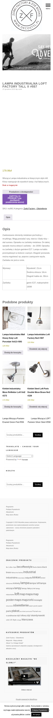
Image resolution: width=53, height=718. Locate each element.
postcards (29, 611)
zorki (20, 89)
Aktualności (10, 512)
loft (17, 594)
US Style (13, 620)
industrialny (21, 578)
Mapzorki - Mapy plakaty (14, 640)
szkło (7, 620)
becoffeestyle (25, 566)
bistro (39, 567)
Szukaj (38, 435)
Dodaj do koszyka (12, 352)
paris (8, 611)
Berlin (35, 567)
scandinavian (11, 615)
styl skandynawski (36, 615)
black (44, 567)
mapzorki (28, 599)
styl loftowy (22, 615)
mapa (29, 594)
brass (8, 572)
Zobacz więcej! (26, 690)
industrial (29, 572)
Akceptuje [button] (36, 715)
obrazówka (9, 606)
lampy (17, 588)
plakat (15, 610)
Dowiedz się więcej (38, 349)
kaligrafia (28, 578)
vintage (19, 620)
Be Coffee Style (11, 567)
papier (40, 606)
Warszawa (27, 619)
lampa (24, 583)
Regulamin (9, 507)
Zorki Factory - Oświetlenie (35, 209)
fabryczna (15, 572)
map (22, 594)
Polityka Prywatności (13, 509)
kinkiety (16, 583)
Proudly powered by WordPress (26, 699)
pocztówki (23, 611)
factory (20, 572)
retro (39, 611)
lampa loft (34, 583)
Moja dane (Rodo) (12, 515)
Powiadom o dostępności (21, 192)
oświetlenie (21, 605)
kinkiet (36, 577)
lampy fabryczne (28, 588)
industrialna (11, 577)
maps (17, 599)
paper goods (33, 606)
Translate (25, 460)
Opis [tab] (8, 217)
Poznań (35, 611)
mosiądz (38, 600)
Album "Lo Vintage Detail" (14, 643)
